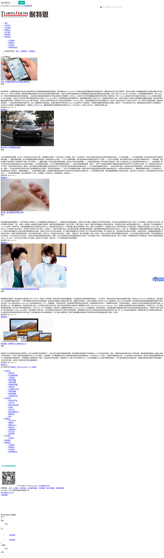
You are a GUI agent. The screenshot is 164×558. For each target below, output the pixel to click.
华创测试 (23, 488)
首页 (6, 23)
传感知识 (32, 51)
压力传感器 (50, 488)
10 (27, 367)
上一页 (17, 367)
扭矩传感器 (60, 488)
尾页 (34, 367)
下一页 (31, 367)
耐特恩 (27, 6)
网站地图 (4, 495)
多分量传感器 (32, 488)
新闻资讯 (24, 51)
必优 (10, 488)
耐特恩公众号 (45, 486)
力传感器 (42, 488)
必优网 (16, 488)
